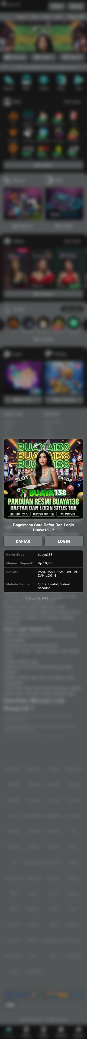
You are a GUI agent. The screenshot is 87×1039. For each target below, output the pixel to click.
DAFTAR (23, 541)
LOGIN (64, 541)
